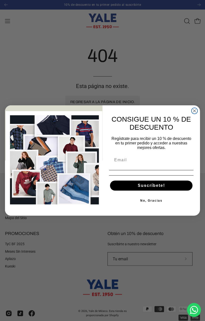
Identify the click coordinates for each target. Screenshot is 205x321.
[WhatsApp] (194, 310)
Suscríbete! (151, 185)
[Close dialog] (195, 111)
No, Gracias (151, 200)
